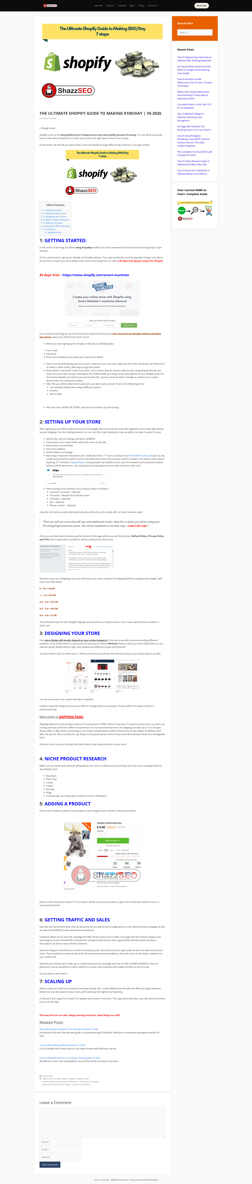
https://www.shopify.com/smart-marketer (95, 275)
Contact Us (152, 5)
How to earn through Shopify (55, 1078)
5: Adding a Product (52, 223)
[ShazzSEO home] (50, 6)
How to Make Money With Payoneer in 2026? (62, 1045)
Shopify (72, 1078)
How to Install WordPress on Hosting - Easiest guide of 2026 (70, 1057)
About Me (99, 5)
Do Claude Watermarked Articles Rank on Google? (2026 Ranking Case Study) (194, 70)
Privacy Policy (135, 1179)
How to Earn (47, 1076)
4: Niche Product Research (55, 219)
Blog (132, 5)
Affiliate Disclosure (119, 1179)
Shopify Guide (82, 1078)
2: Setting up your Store (54, 213)
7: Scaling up (48, 229)
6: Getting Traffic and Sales (55, 226)
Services (110, 5)
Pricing (141, 5)
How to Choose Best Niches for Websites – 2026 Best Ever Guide (70, 1081)
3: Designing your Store (53, 216)
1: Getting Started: (51, 210)
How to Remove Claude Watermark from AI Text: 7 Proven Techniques (194, 82)
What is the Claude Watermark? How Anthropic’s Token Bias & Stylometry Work (193, 95)
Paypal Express (78, 462)
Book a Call (201, 5)
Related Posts (53, 232)
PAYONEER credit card (140, 455)
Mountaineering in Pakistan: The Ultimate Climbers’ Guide (69, 1029)
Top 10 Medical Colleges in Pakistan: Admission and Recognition (190, 117)
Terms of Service (101, 1179)
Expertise (122, 5)
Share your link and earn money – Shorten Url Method (66, 1084)
